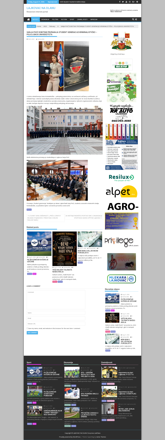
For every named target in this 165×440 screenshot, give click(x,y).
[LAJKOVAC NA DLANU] (28, 19)
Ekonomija (45, 19)
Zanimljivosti (82, 19)
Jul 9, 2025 (85, 408)
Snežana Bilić (40, 39)
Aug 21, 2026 (32, 257)
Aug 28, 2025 (85, 389)
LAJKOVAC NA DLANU (41, 8)
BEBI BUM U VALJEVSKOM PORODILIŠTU (73, 2)
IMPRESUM (93, 19)
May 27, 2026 (123, 387)
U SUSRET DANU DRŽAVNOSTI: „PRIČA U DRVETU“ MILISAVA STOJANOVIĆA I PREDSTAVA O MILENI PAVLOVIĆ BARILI (44, 218)
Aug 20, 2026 (48, 387)
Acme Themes (101, 437)
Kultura (64, 19)
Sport (72, 19)
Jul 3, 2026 (123, 368)
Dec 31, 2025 (85, 368)
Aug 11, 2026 (48, 406)
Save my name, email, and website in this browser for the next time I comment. (54, 328)
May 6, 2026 (123, 404)
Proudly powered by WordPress (69, 437)
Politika (55, 19)
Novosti (35, 19)
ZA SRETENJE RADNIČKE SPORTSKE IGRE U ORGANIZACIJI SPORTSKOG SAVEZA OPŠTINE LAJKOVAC (84, 217)
